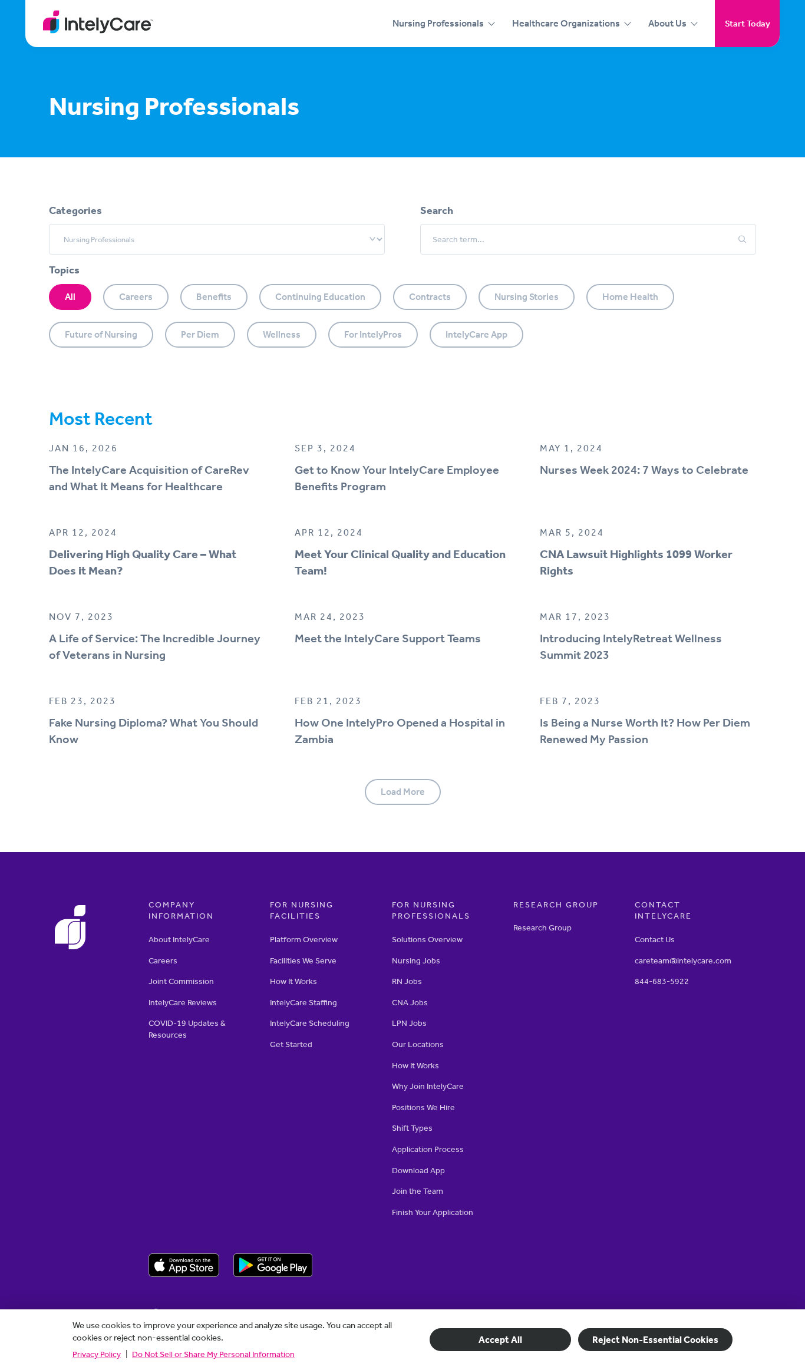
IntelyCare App (476, 334)
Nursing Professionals (438, 23)
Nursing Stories (526, 296)
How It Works (293, 981)
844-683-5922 (662, 981)
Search (436, 210)
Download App (418, 1171)
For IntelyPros (373, 334)
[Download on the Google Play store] (273, 1266)
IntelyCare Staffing (303, 1003)
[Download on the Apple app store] (184, 1266)
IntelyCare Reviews (183, 1003)
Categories (75, 210)
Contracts (430, 296)
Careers (136, 296)
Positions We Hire (423, 1107)
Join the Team (417, 1191)
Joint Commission (181, 981)
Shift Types (412, 1128)
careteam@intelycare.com (683, 961)
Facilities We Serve (303, 961)
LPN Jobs (409, 1023)
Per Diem (200, 334)
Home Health (630, 296)
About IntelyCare (179, 940)
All (70, 296)
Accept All (500, 1339)
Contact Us (655, 940)
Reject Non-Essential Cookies (655, 1339)
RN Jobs (407, 981)
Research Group (542, 928)
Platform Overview (304, 940)
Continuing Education (320, 296)
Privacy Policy (96, 1354)
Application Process (428, 1149)
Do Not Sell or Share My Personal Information (213, 1354)
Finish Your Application (432, 1212)
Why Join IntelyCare (428, 1086)
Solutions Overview (427, 940)
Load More (403, 791)
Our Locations (418, 1044)
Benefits (214, 296)
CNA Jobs (410, 1003)
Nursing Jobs (416, 961)
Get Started (291, 1044)
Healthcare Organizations (566, 23)
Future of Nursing (101, 334)
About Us (667, 23)
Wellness (282, 334)
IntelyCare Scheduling (309, 1023)
